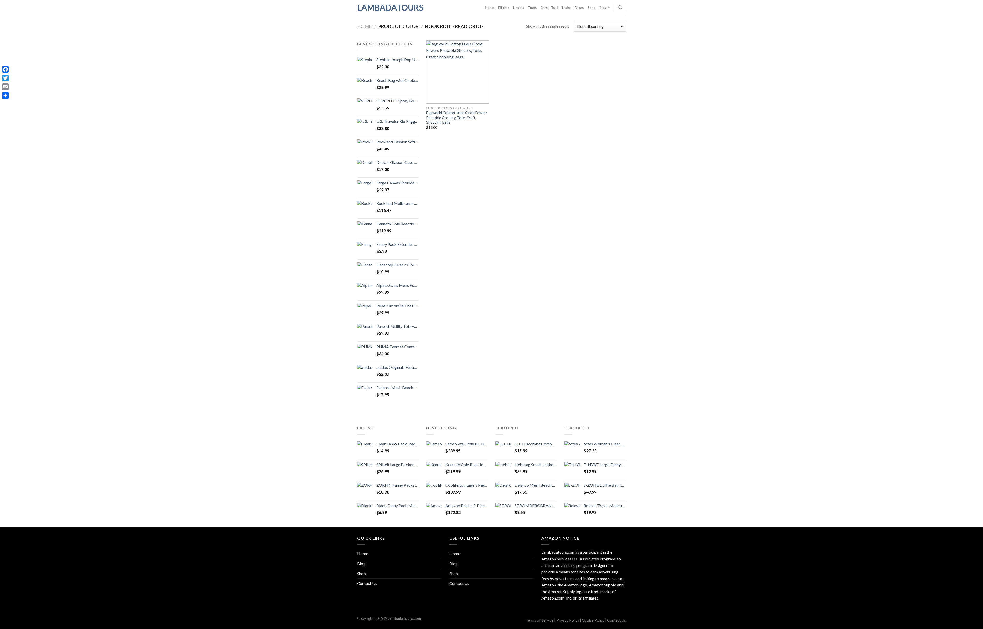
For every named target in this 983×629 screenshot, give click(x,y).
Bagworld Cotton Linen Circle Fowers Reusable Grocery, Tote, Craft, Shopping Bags (457, 117)
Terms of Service (539, 620)
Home (490, 8)
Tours (532, 8)
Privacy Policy (567, 620)
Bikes (579, 8)
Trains (566, 8)
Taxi (554, 8)
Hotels (518, 8)
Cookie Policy (593, 620)
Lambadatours (382, 8)
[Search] (620, 7)
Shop (591, 8)
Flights (503, 8)
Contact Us (367, 583)
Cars (544, 8)
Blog (603, 8)
